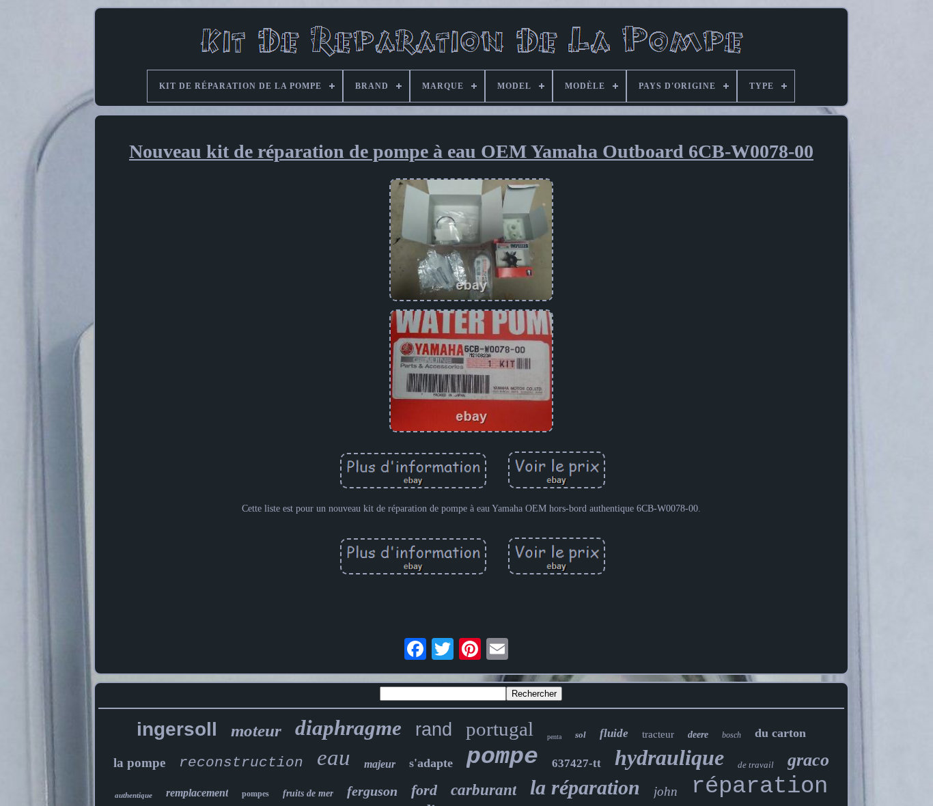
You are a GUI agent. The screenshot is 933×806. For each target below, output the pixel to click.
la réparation (585, 787)
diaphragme (348, 728)
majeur (379, 764)
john (666, 791)
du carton (780, 733)
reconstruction (241, 762)
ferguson (372, 790)
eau (333, 757)
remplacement (197, 792)
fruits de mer (308, 793)
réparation (759, 786)
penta (554, 736)
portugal (499, 729)
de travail (756, 765)
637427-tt (576, 763)
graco (808, 760)
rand (433, 729)
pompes (255, 793)
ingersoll (177, 729)
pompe (502, 756)
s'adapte (431, 763)
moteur (256, 730)
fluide (614, 733)
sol (580, 734)
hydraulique (669, 757)
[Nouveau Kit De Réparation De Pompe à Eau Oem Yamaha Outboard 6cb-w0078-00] (471, 241)
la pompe (139, 762)
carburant (483, 789)
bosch (731, 735)
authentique (133, 795)
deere (698, 734)
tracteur (658, 734)
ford (424, 789)
